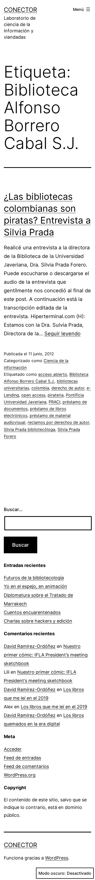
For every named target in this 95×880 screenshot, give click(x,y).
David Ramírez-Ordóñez (29, 646)
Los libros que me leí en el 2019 (54, 706)
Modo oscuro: (52, 873)
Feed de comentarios (26, 766)
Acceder (13, 749)
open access (33, 395)
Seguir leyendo (62, 334)
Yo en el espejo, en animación (35, 586)
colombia (40, 387)
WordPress (56, 858)
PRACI (54, 401)
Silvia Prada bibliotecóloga (29, 429)
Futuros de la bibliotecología (34, 577)
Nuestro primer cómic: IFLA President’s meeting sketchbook (46, 655)
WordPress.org (19, 775)
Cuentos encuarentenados (32, 612)
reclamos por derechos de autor (58, 422)
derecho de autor (67, 387)
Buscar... (13, 509)
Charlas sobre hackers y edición (38, 621)
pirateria (56, 395)
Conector (20, 9)
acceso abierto (52, 374)
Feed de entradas (22, 757)
